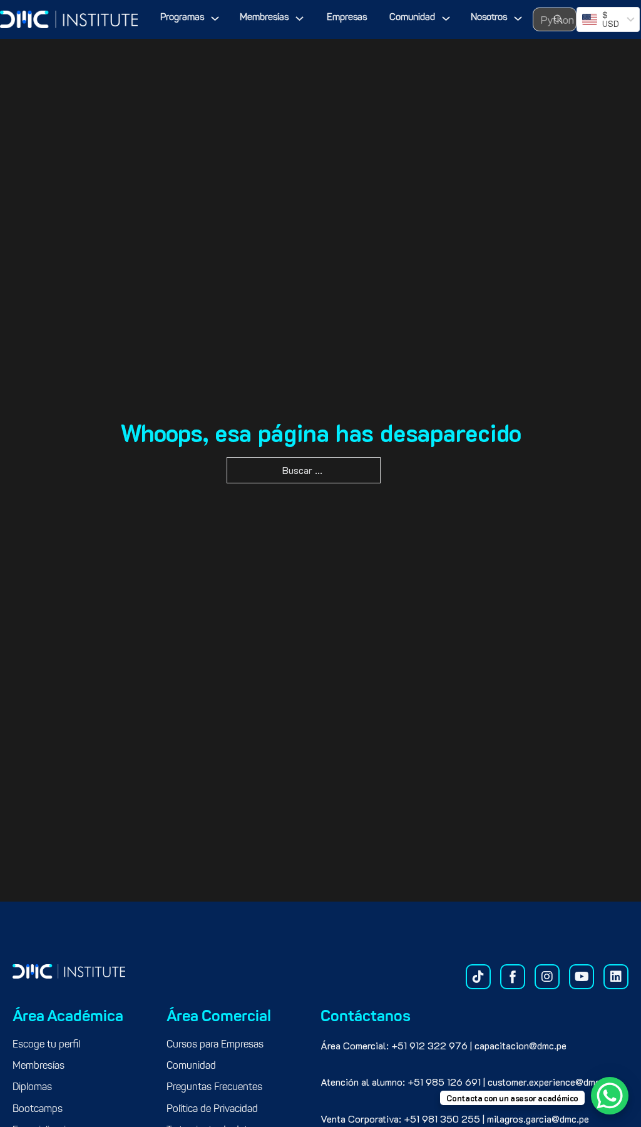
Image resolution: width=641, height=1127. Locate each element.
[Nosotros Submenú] (518, 18)
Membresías (264, 18)
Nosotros (489, 18)
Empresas (347, 18)
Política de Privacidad (212, 1109)
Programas (182, 18)
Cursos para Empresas (215, 1045)
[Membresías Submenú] (299, 18)
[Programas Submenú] (215, 18)
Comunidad (412, 18)
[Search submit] (558, 19)
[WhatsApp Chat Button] (609, 1095)
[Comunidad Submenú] (446, 18)
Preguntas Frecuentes (214, 1088)
